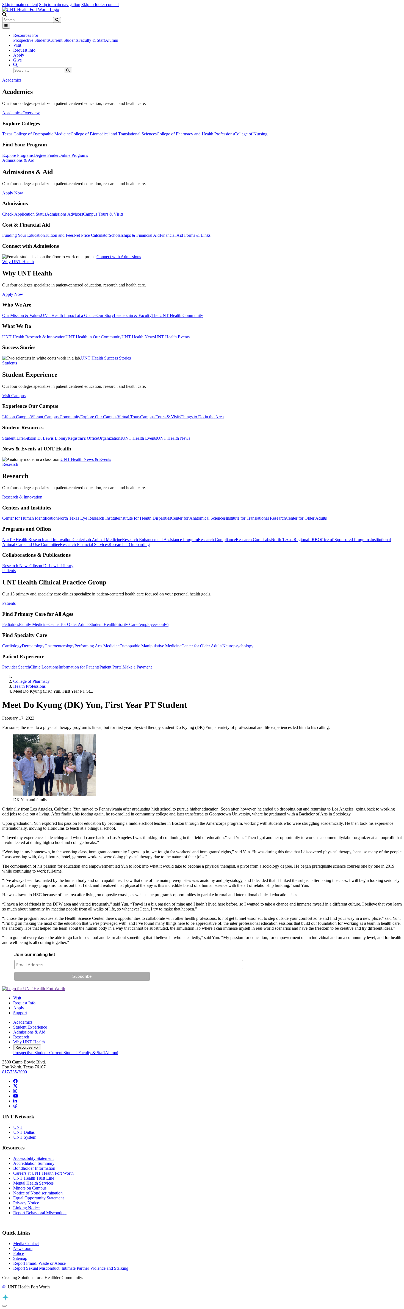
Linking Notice (26, 1207)
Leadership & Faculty (132, 315)
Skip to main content (20, 4)
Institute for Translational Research (256, 518)
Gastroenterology (59, 646)
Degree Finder (46, 155)
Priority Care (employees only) (141, 624)
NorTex (9, 539)
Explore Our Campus (98, 416)
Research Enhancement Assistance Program (160, 539)
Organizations (110, 438)
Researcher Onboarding (129, 544)
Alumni (111, 40)
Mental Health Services (33, 1183)
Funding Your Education (23, 235)
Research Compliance (217, 539)
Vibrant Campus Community (55, 416)
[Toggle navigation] (6, 26)
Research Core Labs (253, 539)
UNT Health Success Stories (106, 358)
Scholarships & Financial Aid (134, 235)
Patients (9, 603)
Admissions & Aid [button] (18, 160)
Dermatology (33, 646)
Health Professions (29, 686)
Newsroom (22, 1248)
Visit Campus (14, 395)
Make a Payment (137, 667)
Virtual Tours (128, 416)
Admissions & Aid (29, 1032)
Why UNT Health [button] (18, 261)
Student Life (13, 438)
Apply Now (12, 193)
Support (20, 1012)
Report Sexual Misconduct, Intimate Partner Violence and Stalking (70, 1268)
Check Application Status (24, 214)
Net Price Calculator (91, 235)
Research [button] (10, 464)
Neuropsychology (237, 646)
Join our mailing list (34, 954)
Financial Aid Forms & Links (185, 235)
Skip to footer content (100, 4)
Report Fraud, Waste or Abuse (39, 1263)
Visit (17, 45)
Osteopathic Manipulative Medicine (150, 646)
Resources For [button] (25, 35)
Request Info (24, 50)
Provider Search (16, 667)
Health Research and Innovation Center (50, 539)
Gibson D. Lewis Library (46, 438)
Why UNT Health (29, 1042)
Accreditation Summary (33, 1163)
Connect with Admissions (118, 256)
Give (17, 60)
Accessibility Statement (33, 1158)
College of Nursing (250, 134)
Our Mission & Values (21, 315)
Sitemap (20, 1258)
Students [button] (9, 363)
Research (21, 1037)
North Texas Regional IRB (294, 539)
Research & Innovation (22, 497)
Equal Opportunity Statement (38, 1198)
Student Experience (30, 1027)
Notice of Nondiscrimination (38, 1193)
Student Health (102, 624)
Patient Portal (111, 667)
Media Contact (26, 1243)
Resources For (27, 1047)
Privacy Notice (26, 1203)
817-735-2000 (14, 1072)
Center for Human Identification (30, 518)
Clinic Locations (44, 667)
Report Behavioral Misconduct (40, 1212)
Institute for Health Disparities (145, 518)
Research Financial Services (84, 544)
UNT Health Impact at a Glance (68, 315)
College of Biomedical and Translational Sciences (114, 134)
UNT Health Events (172, 337)
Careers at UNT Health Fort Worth (43, 1173)
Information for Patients (79, 667)
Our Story (105, 315)
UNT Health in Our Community (93, 337)
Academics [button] (11, 80)
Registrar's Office (83, 438)
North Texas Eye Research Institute (88, 518)
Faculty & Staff (91, 40)
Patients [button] (9, 570)
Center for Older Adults (306, 518)
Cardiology (12, 646)
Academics (22, 1022)
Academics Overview (21, 112)
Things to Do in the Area (202, 416)
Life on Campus (16, 416)
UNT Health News (138, 337)
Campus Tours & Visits (103, 214)
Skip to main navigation (59, 4)
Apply (18, 55)
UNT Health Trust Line (33, 1178)
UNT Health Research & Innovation (33, 337)
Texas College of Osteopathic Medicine (36, 134)
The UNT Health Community (177, 315)
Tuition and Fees (59, 235)
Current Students (63, 40)
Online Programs (73, 155)
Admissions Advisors (64, 214)
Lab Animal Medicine (103, 539)
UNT (18, 1127)
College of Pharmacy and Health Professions (195, 134)
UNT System (24, 1137)
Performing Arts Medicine (97, 646)
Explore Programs (18, 155)
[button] (4, 14)
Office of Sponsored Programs (344, 539)
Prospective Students (31, 40)
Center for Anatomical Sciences (198, 518)
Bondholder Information (34, 1168)
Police (18, 1253)
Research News (15, 565)
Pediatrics (10, 624)
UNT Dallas (24, 1132)
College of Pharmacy (31, 681)
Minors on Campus (29, 1188)
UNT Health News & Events (85, 459)
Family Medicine (33, 624)
